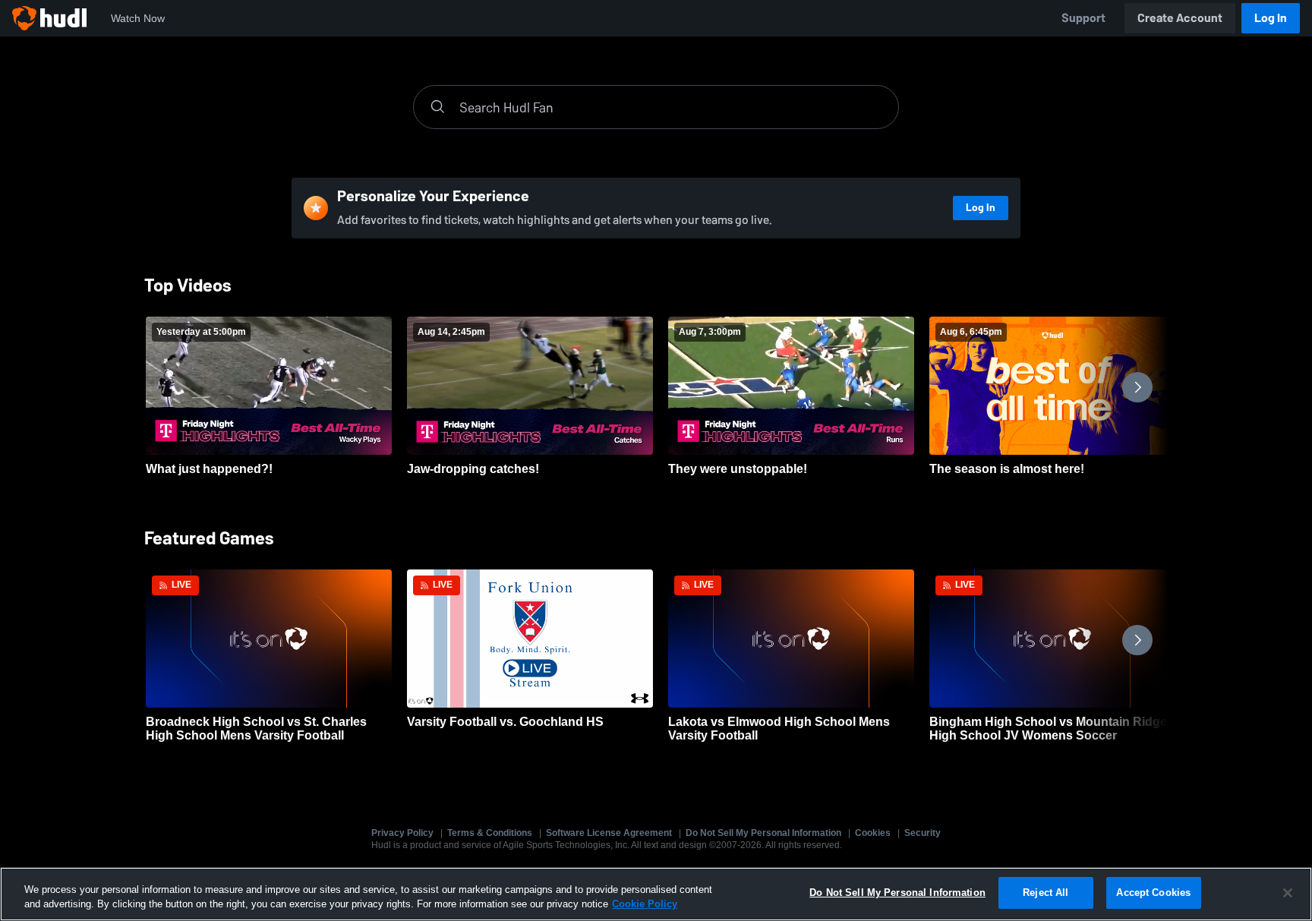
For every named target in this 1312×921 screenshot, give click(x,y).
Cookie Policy (644, 904)
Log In (1270, 18)
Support (1083, 18)
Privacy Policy (402, 833)
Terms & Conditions (489, 833)
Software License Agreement (609, 833)
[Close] (1287, 893)
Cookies (873, 833)
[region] (656, 894)
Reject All (1045, 892)
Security (922, 833)
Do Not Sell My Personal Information (763, 833)
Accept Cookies (1153, 892)
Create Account (1179, 18)
